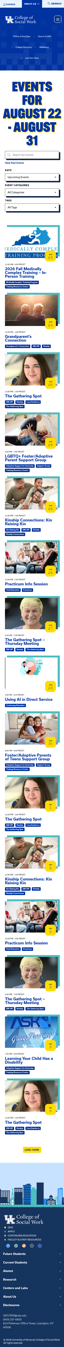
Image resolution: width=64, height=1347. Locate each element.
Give (10, 1227)
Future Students (14, 1254)
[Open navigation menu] (57, 19)
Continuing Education (22, 1236)
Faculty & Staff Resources (24, 1240)
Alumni (8, 1271)
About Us (9, 1296)
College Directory (24, 47)
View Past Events (14, 163)
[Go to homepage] (21, 19)
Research (9, 1279)
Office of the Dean (21, 36)
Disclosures (11, 1305)
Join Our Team (32, 58)
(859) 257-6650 (12, 1319)
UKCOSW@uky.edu (15, 1315)
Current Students (15, 1262)
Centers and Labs (15, 1288)
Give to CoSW (44, 36)
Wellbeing (44, 47)
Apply (11, 1231)
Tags (8, 200)
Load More (32, 1149)
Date (8, 170)
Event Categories (17, 185)
